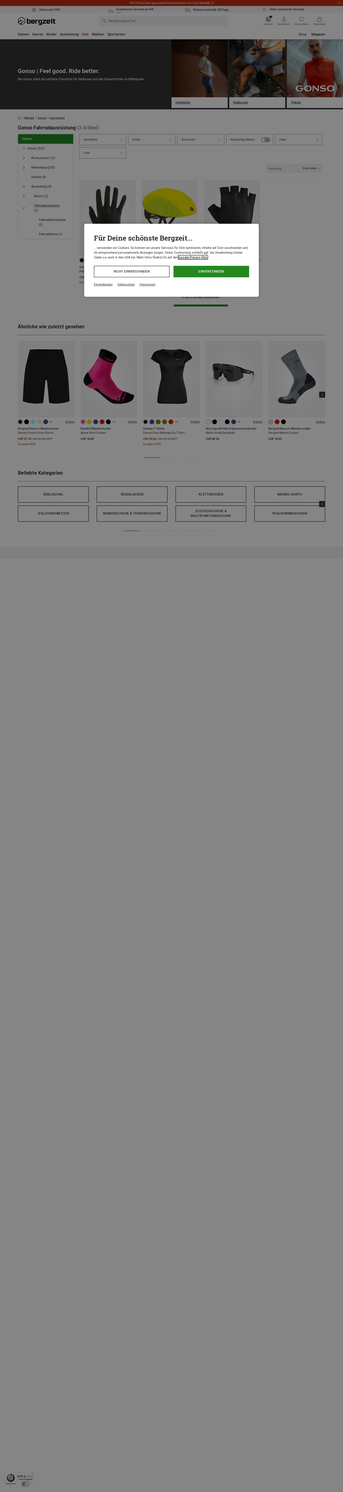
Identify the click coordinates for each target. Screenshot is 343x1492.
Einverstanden (211, 271)
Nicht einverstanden (132, 271)
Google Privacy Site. (193, 257)
